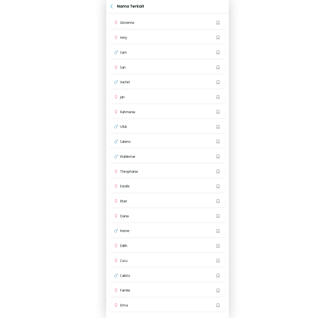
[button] (111, 6)
